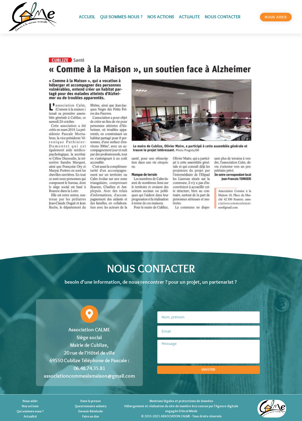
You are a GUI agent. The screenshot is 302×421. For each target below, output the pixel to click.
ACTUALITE (189, 17)
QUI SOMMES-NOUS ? (121, 17)
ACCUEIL (87, 17)
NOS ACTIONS (160, 17)
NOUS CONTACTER (222, 17)
